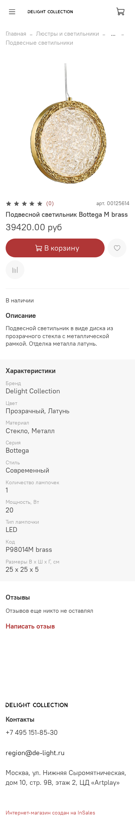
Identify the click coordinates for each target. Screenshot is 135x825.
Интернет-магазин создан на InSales (50, 812)
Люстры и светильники (67, 33)
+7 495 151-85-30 (32, 732)
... (113, 33)
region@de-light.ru (35, 753)
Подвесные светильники (39, 42)
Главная (16, 33)
